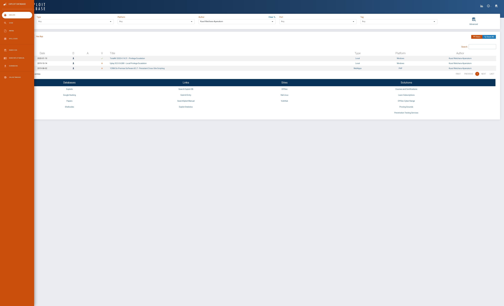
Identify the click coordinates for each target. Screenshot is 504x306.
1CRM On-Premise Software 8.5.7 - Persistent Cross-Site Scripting (137, 68)
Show (20, 46)
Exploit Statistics (186, 107)
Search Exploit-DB (185, 89)
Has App (39, 36)
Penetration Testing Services (406, 113)
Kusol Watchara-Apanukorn (460, 58)
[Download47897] (73, 59)
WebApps (358, 68)
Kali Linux (284, 95)
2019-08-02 (42, 68)
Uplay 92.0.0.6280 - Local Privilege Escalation (128, 63)
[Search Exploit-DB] (496, 6)
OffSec (285, 89)
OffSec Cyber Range (406, 101)
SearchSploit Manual (186, 101)
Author (201, 17)
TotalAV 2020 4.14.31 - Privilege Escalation (127, 58)
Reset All (490, 37)
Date (42, 53)
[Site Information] (489, 6)
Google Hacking (69, 95)
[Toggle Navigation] (17, 6)
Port (281, 17)
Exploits (69, 89)
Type (39, 17)
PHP (400, 68)
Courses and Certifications (406, 89)
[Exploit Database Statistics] (482, 6)
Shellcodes (69, 107)
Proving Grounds (406, 107)
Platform (121, 17)
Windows (400, 58)
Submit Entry (185, 95)
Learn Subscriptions (406, 95)
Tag (362, 17)
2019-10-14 (42, 63)
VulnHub (284, 101)
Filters (477, 37)
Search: (464, 47)
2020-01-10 (42, 58)
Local (357, 58)
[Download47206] (73, 69)
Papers (69, 101)
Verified (26, 36)
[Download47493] (73, 64)
